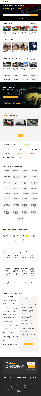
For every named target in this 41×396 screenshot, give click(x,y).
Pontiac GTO (32, 270)
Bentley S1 (32, 276)
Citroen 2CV (8, 259)
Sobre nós (11, 384)
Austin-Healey (9, 239)
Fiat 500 (32, 260)
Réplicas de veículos (16, 170)
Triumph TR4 (32, 281)
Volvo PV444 (16, 276)
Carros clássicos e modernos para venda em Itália (25, 212)
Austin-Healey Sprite (32, 277)
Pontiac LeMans (24, 271)
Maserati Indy (9, 271)
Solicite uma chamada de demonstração (10, 97)
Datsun (16, 240)
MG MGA (32, 273)
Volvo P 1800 (32, 275)
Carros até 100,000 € (16, 198)
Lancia (24, 241)
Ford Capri (24, 265)
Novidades (25, 75)
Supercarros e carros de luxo (25, 183)
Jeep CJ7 (32, 266)
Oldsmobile (8, 243)
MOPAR (25, 188)
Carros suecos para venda (16, 183)
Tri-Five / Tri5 (34, 176)
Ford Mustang (24, 275)
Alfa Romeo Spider (24, 277)
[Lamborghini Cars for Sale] (24, 235)
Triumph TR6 (9, 282)
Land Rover (32, 241)
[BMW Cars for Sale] (4, 235)
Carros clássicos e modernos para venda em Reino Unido (25, 205)
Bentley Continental (9, 267)
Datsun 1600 (24, 255)
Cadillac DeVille (8, 268)
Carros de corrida (25, 79)
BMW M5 (8, 273)
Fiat (32, 240)
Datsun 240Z (9, 257)
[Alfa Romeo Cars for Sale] (34, 235)
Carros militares (7, 170)
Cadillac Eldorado (16, 268)
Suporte (18, 379)
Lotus (9, 242)
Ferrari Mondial (8, 275)
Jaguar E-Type (32, 268)
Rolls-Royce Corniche (16, 267)
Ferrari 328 (32, 259)
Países (5, 387)
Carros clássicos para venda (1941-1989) (16, 205)
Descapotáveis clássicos (7, 193)
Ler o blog (20, 135)
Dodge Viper (16, 282)
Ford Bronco (8, 265)
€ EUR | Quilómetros (33, 381)
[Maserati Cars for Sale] (37, 235)
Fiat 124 (16, 255)
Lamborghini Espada (24, 268)
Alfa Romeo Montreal (16, 275)
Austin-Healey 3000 (17, 259)
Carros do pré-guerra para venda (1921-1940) (7, 205)
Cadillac (24, 239)
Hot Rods (34, 79)
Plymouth (24, 243)
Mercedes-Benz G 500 (8, 270)
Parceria (11, 388)
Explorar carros (33, 23)
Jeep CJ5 (24, 266)
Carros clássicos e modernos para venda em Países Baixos (7, 212)
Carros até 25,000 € (34, 193)
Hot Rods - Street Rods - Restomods (16, 177)
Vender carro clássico (28, 344)
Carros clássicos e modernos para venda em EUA (34, 205)
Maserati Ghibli (16, 270)
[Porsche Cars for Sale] (17, 235)
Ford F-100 (8, 269)
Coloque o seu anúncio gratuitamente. (12, 103)
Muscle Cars (16, 75)
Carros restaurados (34, 170)
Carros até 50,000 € (7, 198)
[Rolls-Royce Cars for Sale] (14, 235)
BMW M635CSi (16, 273)
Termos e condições (18, 388)
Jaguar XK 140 (16, 283)
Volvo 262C (16, 257)
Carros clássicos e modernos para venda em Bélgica (16, 212)
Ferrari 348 (8, 260)
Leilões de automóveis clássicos (25, 171)
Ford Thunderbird (16, 281)
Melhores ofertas (7, 75)
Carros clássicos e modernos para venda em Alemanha (34, 212)
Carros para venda (5, 380)
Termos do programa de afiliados (19, 391)
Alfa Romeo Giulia (24, 270)
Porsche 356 (16, 260)
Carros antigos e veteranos (25, 177)
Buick (16, 239)
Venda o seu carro (23, 97)
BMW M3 (32, 271)
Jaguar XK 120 (9, 283)
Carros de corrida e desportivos (7, 177)
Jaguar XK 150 (24, 283)
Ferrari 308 (24, 259)
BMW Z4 (16, 284)
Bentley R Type (24, 276)
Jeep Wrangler (24, 282)
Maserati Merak (24, 273)
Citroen (9, 240)
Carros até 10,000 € (25, 193)
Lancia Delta (32, 267)
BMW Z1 (32, 283)
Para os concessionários (12, 382)
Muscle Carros (16, 188)
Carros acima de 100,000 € (25, 199)
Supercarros (16, 79)
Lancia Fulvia (32, 269)
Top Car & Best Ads (7, 188)
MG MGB (8, 274)
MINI (32, 242)
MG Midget (16, 274)
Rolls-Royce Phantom (8, 276)
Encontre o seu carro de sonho (28, 340)
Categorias (5, 385)
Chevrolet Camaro (16, 265)
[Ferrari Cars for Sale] (27, 235)
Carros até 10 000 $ (34, 75)
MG (24, 242)
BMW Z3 (8, 284)
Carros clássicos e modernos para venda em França (20, 219)
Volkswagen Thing (8, 281)
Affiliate (11, 386)
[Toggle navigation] (36, 2)
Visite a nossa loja (20, 18)
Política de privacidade (18, 385)
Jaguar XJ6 (32, 282)
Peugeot (16, 243)
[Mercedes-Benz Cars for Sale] (7, 235)
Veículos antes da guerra (7, 182)
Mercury (16, 242)
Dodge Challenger (32, 265)
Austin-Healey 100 (8, 255)
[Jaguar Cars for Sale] (20, 235)
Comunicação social (19, 382)
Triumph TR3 (24, 281)
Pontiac (32, 243)
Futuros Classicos (16, 193)
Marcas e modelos (5, 383)
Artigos (11, 379)
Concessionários (6, 389)
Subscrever (31, 366)
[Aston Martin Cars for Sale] (30, 235)
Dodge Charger (8, 266)
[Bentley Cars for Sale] (11, 235)
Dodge (24, 240)
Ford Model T (32, 274)
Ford (8, 241)
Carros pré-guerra (7, 79)
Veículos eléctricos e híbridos (34, 183)
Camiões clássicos (34, 188)
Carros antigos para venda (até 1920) (34, 199)
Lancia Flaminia (24, 269)
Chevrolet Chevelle (16, 266)
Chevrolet (32, 239)
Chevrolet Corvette (24, 267)
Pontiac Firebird (16, 269)
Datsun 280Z (32, 257)
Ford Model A (24, 274)
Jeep (16, 241)
